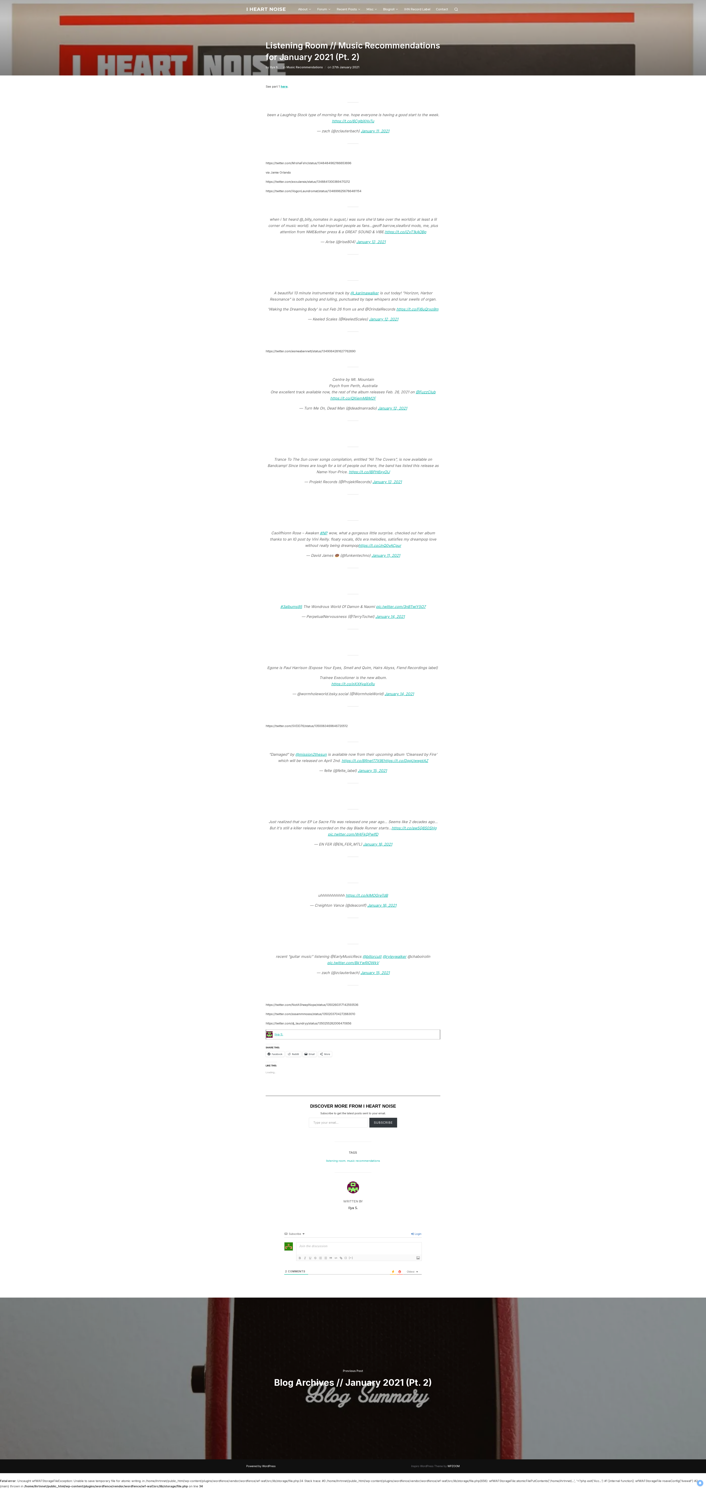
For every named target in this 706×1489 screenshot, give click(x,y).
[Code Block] (335, 1258)
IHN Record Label (417, 9)
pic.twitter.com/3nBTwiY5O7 (401, 606)
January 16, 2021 (377, 844)
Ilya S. (274, 67)
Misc (369, 9)
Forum (322, 9)
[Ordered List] (320, 1258)
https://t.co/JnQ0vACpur (380, 545)
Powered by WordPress (261, 1466)
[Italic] (305, 1258)
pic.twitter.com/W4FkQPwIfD (353, 834)
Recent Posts (347, 9)
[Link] (341, 1258)
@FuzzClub (426, 392)
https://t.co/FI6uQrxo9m (417, 309)
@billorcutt (372, 956)
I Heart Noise (266, 9)
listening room (335, 1160)
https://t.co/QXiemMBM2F (353, 398)
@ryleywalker (394, 956)
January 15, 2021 (372, 770)
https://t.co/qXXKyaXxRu (353, 684)
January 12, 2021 (371, 242)
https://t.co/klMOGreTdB (367, 895)
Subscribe (383, 1122)
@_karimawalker (364, 293)
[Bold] (299, 1258)
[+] (351, 1257)
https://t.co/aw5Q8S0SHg (414, 828)
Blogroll (389, 9)
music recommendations (363, 1160)
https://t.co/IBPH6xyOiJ (369, 472)
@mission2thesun (311, 754)
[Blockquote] (330, 1258)
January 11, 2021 (375, 131)
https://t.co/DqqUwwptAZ (406, 760)
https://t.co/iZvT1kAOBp (405, 232)
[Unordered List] (325, 1258)
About (303, 9)
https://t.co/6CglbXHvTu (353, 121)
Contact (442, 9)
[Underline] (310, 1258)
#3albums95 (291, 606)
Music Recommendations (304, 67)
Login (417, 1233)
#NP (323, 533)
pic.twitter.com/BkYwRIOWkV (353, 963)
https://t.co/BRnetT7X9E (363, 760)
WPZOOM (454, 1466)
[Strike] (315, 1258)
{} (346, 1257)
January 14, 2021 (390, 616)
